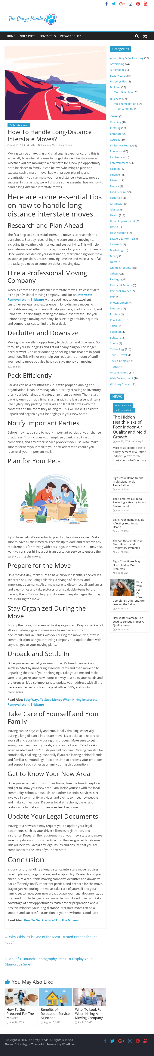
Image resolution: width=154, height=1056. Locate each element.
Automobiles (118, 70)
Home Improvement (122, 221)
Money (114, 256)
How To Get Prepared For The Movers (51, 920)
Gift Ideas (116, 203)
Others (114, 273)
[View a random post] (145, 36)
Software (115, 337)
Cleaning (115, 122)
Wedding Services (121, 384)
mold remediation (125, 104)
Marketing (116, 250)
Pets (112, 297)
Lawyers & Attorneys (123, 238)
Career (114, 116)
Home (11, 36)
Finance (115, 174)
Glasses (115, 209)
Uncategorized (119, 372)
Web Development (121, 378)
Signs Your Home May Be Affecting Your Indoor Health (128, 523)
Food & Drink (118, 192)
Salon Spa (116, 331)
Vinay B (139, 441)
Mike (33, 145)
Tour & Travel (118, 355)
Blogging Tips (118, 81)
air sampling (125, 108)
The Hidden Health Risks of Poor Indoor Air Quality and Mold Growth (129, 427)
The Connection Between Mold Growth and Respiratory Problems (128, 544)
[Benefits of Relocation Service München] (55, 991)
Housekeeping (119, 233)
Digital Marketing (121, 145)
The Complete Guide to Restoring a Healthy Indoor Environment (129, 502)
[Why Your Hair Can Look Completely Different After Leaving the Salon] (122, 580)
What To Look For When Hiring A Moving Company (89, 1013)
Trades (114, 366)
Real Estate (117, 320)
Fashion (115, 168)
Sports (114, 343)
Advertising (117, 64)
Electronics (117, 157)
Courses (115, 139)
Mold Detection (123, 92)
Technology (117, 349)
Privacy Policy (70, 36)
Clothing (115, 128)
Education (116, 151)
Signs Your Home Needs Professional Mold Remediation (128, 481)
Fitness (114, 180)
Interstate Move (49, 145)
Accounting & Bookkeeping (126, 58)
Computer (116, 134)
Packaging (116, 279)
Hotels (114, 227)
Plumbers (116, 308)
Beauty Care (117, 75)
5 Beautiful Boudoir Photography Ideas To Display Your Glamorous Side (48, 961)
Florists (114, 186)
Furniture (116, 198)
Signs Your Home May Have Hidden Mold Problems (126, 565)
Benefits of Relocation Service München (55, 1013)
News (113, 262)
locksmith (116, 244)
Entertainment (119, 163)
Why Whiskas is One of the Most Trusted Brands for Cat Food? (51, 939)
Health (114, 215)
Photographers (119, 302)
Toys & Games (119, 361)
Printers (115, 314)
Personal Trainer (120, 291)
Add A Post (27, 36)
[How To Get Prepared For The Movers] (21, 991)
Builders (115, 87)
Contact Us (47, 36)
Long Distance (66, 145)
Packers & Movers (18, 125)
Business (115, 99)
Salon (113, 326)
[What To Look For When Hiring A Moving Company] (89, 991)
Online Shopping (120, 267)
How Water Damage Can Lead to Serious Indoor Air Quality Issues (129, 621)
